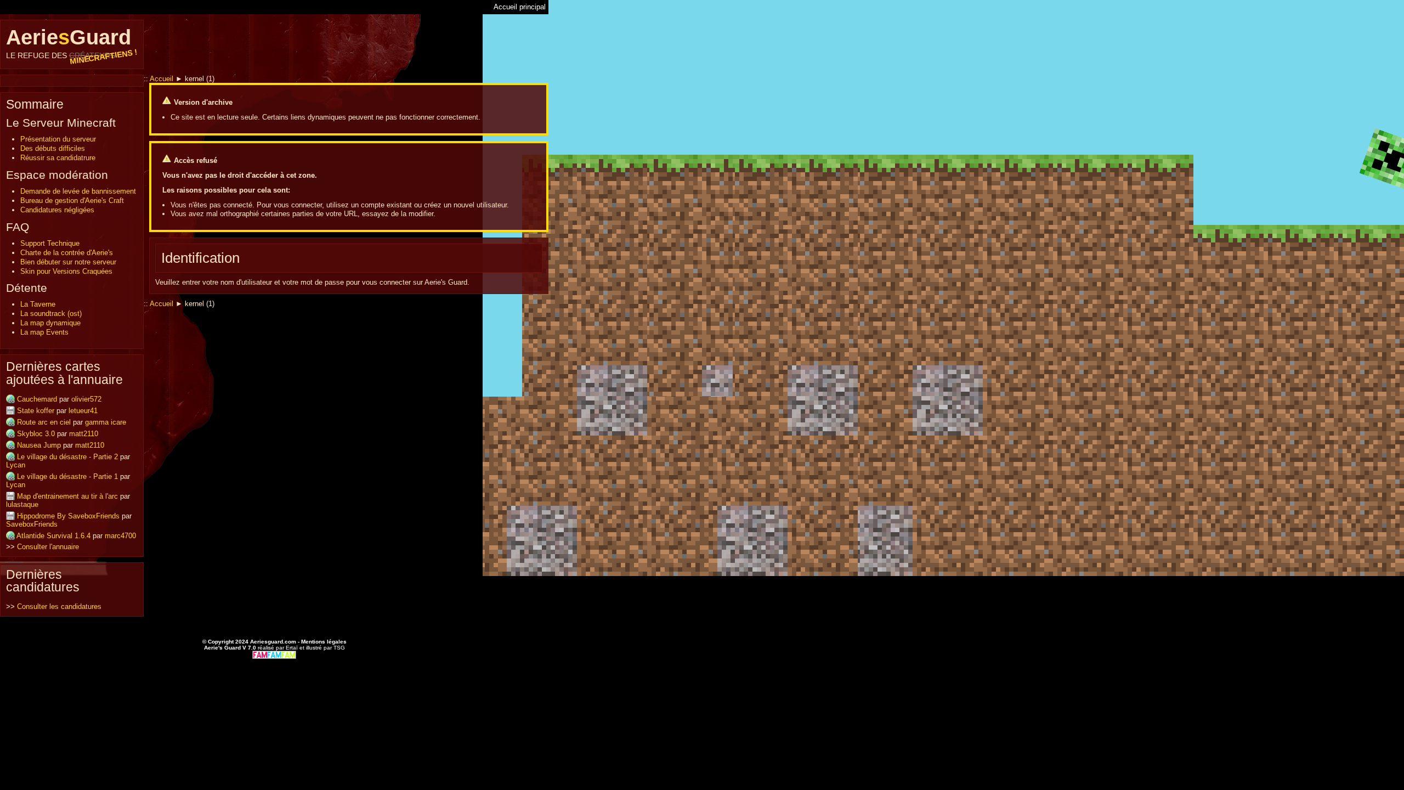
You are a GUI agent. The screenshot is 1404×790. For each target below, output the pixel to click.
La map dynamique (50, 323)
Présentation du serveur (58, 139)
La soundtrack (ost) (51, 313)
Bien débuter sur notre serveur (68, 262)
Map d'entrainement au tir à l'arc (67, 496)
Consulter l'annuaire (48, 547)
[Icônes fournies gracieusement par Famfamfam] (274, 654)
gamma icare (105, 422)
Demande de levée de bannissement (78, 191)
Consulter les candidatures (59, 606)
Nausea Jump (39, 445)
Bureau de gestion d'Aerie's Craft (72, 200)
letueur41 (83, 411)
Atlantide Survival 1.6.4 (53, 536)
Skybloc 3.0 (36, 434)
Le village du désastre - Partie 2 (67, 457)
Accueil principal (520, 7)
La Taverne (37, 304)
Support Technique (50, 243)
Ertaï (292, 648)
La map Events (44, 332)
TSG (339, 648)
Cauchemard (37, 399)
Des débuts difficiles (52, 148)
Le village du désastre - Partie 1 (67, 476)
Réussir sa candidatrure (57, 158)
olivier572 (86, 399)
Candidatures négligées (57, 210)
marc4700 (120, 536)
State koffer (35, 411)
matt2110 (83, 434)
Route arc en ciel (44, 422)
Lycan (15, 465)
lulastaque (22, 504)
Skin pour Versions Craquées (66, 271)
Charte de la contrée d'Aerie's (66, 253)
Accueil (161, 79)
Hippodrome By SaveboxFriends (68, 516)
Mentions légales (324, 642)
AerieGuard (72, 43)
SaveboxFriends (32, 524)
